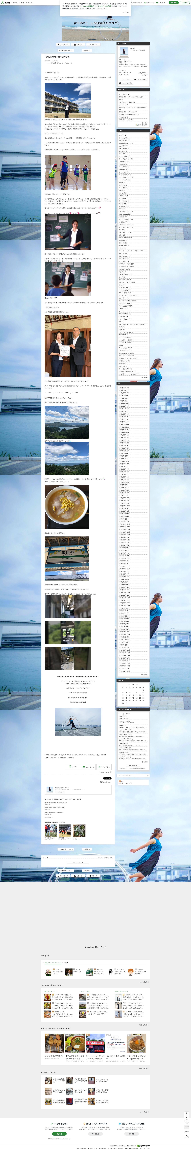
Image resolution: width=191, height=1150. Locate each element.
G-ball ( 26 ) (122, 190)
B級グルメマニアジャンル (53, 963)
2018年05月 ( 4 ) (124, 414)
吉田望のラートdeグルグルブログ (95, 23)
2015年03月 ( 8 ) (124, 508)
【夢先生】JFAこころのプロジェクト (61, 63)
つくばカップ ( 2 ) (124, 161)
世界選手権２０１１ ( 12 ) (126, 224)
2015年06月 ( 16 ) (124, 500)
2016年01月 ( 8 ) (124, 482)
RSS (122, 781)
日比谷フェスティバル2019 (127, 102)
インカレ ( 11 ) (123, 198)
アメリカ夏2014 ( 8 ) (125, 319)
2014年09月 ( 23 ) (124, 524)
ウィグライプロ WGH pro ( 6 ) (128, 300)
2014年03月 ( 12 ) (124, 540)
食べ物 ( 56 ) (122, 182)
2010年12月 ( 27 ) (124, 642)
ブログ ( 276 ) (123, 135)
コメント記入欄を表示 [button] (105, 857)
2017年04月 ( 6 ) (124, 445)
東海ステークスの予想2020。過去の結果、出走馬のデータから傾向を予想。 (133, 741)
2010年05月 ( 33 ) (124, 661)
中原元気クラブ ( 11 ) (125, 303)
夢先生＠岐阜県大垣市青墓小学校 (55, 807)
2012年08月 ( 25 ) (124, 590)
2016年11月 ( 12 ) (124, 458)
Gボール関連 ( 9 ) (124, 193)
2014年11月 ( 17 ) (124, 519)
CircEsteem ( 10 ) (124, 206)
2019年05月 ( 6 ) (124, 388)
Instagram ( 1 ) (123, 363)
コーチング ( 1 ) (123, 308)
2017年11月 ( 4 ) (124, 430)
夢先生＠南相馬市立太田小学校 (54, 812)
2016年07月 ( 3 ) (124, 466)
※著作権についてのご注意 (125, 783)
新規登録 (174, 3)
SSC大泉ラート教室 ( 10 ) (126, 340)
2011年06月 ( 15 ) (124, 626)
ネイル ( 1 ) (122, 285)
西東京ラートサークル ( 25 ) (127, 282)
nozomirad (82, 702)
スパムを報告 (82, 1149)
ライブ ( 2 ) (122, 277)
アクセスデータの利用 (116, 1149)
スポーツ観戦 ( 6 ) (124, 245)
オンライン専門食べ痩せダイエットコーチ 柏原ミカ (133, 745)
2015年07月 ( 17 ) (124, 498)
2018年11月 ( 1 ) (123, 401)
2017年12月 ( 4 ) (124, 427)
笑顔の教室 (70, 77)
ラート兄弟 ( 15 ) (124, 261)
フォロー (60, 792)
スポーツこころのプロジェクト (55, 77)
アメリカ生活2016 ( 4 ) (126, 348)
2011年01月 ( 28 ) (124, 639)
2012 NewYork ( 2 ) (124, 290)
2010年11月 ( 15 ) (124, 645)
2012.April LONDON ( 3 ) (126, 266)
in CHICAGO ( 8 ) (124, 203)
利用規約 (103, 1149)
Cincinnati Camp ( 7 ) (125, 238)
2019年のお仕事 (123, 117)
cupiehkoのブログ (124, 718)
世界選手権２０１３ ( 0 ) (126, 211)
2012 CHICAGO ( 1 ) (125, 287)
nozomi (132, 48)
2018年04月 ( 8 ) (124, 416)
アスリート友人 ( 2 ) (125, 293)
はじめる (59, 1134)
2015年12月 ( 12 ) (124, 485)
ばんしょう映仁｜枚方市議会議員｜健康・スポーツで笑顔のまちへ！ (133, 749)
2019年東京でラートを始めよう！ (129, 114)
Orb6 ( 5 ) (121, 327)
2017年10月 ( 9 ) (124, 432)
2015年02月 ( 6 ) (124, 511)
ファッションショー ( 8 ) (126, 227)
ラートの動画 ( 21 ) (124, 156)
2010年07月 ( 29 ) (124, 655)
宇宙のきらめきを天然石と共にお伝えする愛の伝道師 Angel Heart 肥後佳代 (133, 732)
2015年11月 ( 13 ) (124, 487)
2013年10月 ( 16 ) (124, 553)
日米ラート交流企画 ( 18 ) (126, 332)
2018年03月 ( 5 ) (124, 419)
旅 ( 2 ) (121, 345)
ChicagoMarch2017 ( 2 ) (126, 353)
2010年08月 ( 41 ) (124, 653)
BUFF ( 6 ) (122, 329)
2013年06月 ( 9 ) (124, 563)
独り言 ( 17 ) (122, 209)
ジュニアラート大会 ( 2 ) (126, 337)
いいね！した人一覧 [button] (106, 772)
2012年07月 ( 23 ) (124, 592)
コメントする (79, 862)
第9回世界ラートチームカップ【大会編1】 (131, 97)
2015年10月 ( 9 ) (124, 490)
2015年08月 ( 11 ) (124, 495)
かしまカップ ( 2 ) (124, 258)
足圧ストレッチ (123, 105)
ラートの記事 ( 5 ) (124, 172)
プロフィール (134, 50)
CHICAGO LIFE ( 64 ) (125, 214)
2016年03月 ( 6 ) (124, 477)
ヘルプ (148, 1149)
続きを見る (144, 66)
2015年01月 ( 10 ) (124, 514)
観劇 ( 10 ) (122, 235)
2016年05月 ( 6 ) (124, 472)
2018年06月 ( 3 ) (124, 411)
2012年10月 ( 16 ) (124, 584)
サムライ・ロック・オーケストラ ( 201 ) (131, 251)
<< (129, 685)
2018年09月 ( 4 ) (124, 406)
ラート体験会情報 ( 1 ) (125, 369)
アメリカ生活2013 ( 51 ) (126, 306)
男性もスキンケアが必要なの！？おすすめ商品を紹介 (133, 754)
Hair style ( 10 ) (123, 151)
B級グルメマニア (49, 991)
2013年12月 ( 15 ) (124, 548)
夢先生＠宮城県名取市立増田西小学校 (56, 802)
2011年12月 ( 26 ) (124, 611)
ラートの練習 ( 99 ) (124, 138)
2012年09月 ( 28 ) (124, 587)
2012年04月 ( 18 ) (124, 600)
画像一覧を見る (142, 125)
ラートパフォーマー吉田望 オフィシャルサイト (78, 681)
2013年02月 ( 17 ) (124, 574)
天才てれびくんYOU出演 (126, 120)
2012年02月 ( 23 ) (124, 605)
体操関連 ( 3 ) (123, 240)
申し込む (132, 1134)
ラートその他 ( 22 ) (124, 201)
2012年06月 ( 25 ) (124, 595)
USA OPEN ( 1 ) (123, 230)
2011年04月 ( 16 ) (124, 632)
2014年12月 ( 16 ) (124, 516)
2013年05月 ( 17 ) (124, 566)
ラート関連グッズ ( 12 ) (126, 159)
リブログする (105, 767)
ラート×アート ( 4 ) (124, 311)
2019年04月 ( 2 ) (124, 390)
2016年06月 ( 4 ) (124, 469)
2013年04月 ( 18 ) (124, 569)
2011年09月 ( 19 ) (124, 618)
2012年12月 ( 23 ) (124, 579)
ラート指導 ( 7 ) (123, 188)
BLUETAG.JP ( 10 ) (124, 169)
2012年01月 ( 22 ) (124, 608)
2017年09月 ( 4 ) (124, 435)
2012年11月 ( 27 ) (124, 582)
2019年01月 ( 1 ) (124, 395)
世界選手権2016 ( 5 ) (125, 350)
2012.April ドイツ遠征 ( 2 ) (127, 264)
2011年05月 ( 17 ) (124, 629)
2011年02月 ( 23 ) (124, 637)
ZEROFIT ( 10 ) (123, 196)
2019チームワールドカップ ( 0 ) (128, 358)
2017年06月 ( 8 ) (124, 440)
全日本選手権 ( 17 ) (124, 140)
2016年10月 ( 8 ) (124, 461)
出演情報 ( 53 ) (123, 164)
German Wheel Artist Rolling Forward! (78, 683)
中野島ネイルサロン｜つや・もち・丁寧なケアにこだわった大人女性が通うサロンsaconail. (133, 727)
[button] (186, 1136)
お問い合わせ (93, 1149)
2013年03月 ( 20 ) (124, 571)
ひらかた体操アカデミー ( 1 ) (127, 371)
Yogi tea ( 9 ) (122, 272)
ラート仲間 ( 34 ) (124, 153)
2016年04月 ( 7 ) (124, 474)
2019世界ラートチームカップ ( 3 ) (129, 374)
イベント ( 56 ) (123, 185)
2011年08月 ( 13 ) (124, 621)
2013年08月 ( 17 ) (124, 558)
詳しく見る (95, 1134)
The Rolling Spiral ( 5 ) (125, 274)
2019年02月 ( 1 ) (124, 393)
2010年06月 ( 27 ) (124, 658)
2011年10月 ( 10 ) (124, 616)
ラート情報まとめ (124, 94)
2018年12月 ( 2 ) (124, 398)
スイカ (121, 99)
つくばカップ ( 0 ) (124, 222)
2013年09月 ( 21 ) (124, 556)
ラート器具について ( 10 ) (126, 177)
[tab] (53, 963)
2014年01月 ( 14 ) (124, 545)
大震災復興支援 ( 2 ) (125, 280)
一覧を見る (144, 123)
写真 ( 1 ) (121, 321)
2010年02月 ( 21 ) (124, 668)
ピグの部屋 (142, 50)
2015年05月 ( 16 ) (124, 503)
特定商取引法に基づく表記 (134, 1149)
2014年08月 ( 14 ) (124, 527)
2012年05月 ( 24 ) (124, 598)
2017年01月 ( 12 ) (124, 453)
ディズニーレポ (84, 991)
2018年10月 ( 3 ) (124, 403)
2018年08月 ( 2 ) (124, 409)
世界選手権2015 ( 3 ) (125, 335)
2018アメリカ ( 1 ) (124, 361)
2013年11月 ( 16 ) (124, 550)
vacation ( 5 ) (123, 217)
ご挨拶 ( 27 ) (122, 248)
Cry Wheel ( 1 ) (123, 316)
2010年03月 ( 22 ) (124, 666)
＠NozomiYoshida (80, 693)
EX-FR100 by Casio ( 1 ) (126, 342)
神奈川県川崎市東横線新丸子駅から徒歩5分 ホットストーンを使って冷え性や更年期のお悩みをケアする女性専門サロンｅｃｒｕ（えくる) (133, 736)
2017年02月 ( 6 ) (124, 451)
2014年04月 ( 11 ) (124, 537)
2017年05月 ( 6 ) (124, 443)
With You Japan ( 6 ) (125, 256)
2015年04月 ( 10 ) (124, 506)
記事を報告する (107, 782)
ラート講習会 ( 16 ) (124, 148)
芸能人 (66, 963)
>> (137, 685)
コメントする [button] (90, 767)
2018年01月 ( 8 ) (124, 424)
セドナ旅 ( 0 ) (123, 366)
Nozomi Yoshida (82, 697)
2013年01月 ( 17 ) (124, 576)
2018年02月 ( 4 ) (124, 422)
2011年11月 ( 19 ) (124, 613)
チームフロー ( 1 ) (124, 253)
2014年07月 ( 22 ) (124, 529)
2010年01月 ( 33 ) (124, 671)
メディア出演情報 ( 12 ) (126, 219)
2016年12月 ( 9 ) (124, 456)
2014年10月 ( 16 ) (124, 521)
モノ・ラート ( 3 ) (124, 298)
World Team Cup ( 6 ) (125, 175)
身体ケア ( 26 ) (123, 243)
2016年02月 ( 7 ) (124, 479)
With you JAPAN (75, 119)
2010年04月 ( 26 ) (124, 663)
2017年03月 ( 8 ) (124, 448)
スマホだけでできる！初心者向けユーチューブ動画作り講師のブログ (133, 758)
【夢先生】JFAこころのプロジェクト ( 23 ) (131, 324)
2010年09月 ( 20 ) (124, 650)
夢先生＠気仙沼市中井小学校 (57, 57)
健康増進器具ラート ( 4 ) (126, 143)
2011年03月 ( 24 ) (124, 634)
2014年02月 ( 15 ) (124, 542)
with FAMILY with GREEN (126, 723)
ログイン (185, 3)
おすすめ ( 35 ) (123, 146)
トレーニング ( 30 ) (124, 180)
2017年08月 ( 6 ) (124, 437)
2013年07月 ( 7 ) (124, 561)
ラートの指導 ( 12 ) (124, 167)
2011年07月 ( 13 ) (124, 624)
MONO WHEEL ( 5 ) (124, 269)
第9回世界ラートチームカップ (128, 112)
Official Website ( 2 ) (125, 314)
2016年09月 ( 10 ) (124, 464)
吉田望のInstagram (51, 585)
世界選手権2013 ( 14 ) (125, 232)
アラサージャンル (123, 75)
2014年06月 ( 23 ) (124, 532)
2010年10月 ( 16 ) (124, 647)
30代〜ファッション (121, 991)
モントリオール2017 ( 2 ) (126, 356)
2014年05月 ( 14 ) (124, 534)
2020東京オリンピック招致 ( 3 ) (128, 295)
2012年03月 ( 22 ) (124, 603)
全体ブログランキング (125, 72)
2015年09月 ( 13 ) (124, 493)
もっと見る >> (49, 817)
